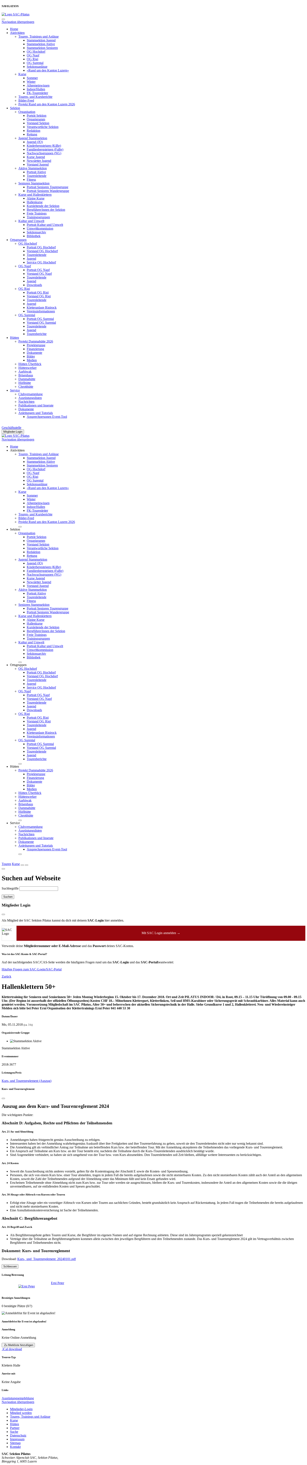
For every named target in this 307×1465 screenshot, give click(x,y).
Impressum (17, 1439)
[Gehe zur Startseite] (15, 14)
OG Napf (33, 55)
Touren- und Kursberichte (35, 96)
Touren (6, 864)
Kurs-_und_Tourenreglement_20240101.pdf (46, 1259)
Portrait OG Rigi (38, 292)
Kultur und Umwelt (31, 221)
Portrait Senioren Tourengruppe (47, 187)
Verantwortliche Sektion (42, 127)
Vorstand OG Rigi (39, 296)
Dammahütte (26, 379)
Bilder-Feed (26, 100)
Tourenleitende (36, 176)
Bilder (31, 356)
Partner (14, 1428)
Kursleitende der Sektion (43, 206)
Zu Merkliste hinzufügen (18, 1345)
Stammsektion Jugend (41, 40)
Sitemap (15, 1443)
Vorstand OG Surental (41, 322)
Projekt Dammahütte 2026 (35, 341)
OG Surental (35, 63)
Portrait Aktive (36, 172)
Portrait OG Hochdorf (41, 247)
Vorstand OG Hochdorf (42, 251)
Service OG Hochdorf (41, 262)
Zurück (6, 976)
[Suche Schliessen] (3, 868)
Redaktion (33, 130)
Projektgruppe (36, 345)
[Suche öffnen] (22, 865)
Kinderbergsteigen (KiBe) (44, 145)
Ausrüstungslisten (30, 398)
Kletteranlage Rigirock (42, 307)
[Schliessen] (3, 1098)
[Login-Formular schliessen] (3, 914)
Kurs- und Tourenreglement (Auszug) (26, 1081)
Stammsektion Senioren (42, 48)
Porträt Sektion (36, 115)
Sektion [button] (15, 529)
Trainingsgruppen (38, 217)
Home (14, 29)
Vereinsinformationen (41, 311)
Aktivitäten (17, 33)
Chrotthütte (25, 386)
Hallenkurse (35, 202)
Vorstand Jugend (38, 164)
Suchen (8, 896)
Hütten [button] (14, 766)
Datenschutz (18, 1435)
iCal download (12, 1349)
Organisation (26, 112)
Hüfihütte (24, 383)
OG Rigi (32, 59)
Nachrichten (26, 401)
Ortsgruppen (18, 240)
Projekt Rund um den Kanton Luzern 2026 (46, 104)
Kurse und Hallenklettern (35, 194)
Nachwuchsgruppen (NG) (44, 153)
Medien (32, 360)
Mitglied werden (21, 1413)
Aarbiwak (25, 371)
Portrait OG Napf (38, 270)
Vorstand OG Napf (39, 273)
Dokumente (34, 352)
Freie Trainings (37, 213)
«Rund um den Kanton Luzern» (48, 70)
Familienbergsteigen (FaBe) (45, 149)
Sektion (15, 108)
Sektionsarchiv (36, 232)
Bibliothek (34, 236)
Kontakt (15, 1446)
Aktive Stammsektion (32, 168)
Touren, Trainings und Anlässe (38, 36)
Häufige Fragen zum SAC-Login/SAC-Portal (32, 969)
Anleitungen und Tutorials (35, 413)
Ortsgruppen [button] (18, 665)
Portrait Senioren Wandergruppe (48, 191)
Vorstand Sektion (38, 123)
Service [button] (15, 823)
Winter (31, 81)
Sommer (32, 78)
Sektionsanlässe (37, 66)
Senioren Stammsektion (33, 183)
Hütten (14, 337)
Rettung (32, 134)
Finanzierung (35, 349)
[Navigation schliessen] (3, 19)
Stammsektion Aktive (41, 44)
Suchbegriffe (10, 888)
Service (15, 390)
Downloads (34, 285)
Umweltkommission (40, 228)
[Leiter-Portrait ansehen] (29, 1286)
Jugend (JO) (35, 142)
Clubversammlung (30, 394)
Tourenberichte (37, 334)
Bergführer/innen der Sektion (46, 209)
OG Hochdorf (36, 51)
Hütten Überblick (29, 364)
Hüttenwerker (27, 367)
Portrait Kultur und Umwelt (45, 224)
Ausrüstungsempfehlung (18, 1398)
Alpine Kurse (35, 198)
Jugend (31, 258)
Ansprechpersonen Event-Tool (47, 416)
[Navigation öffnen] (26, 865)
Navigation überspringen (18, 22)
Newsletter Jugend (39, 160)
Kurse (22, 74)
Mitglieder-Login (12, 431)
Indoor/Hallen (36, 89)
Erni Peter (57, 1283)
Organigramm (36, 119)
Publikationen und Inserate (35, 405)
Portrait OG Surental (40, 319)
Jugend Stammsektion (32, 138)
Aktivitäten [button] (17, 450)
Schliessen (10, 1266)
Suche (14, 1431)
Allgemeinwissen (38, 85)
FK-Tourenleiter (37, 93)
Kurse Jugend (36, 157)
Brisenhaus (25, 375)
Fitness (31, 179)
